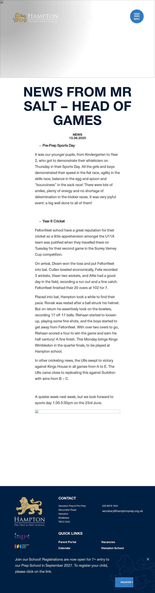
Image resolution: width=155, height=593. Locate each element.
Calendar (64, 548)
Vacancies (108, 542)
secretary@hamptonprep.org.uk (122, 511)
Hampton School (112, 548)
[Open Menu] (137, 15)
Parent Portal (67, 542)
